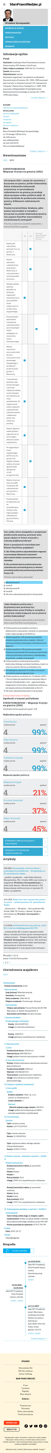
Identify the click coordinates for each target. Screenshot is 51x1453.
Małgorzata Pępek (12, 782)
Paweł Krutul (10, 721)
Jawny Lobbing (25, 1374)
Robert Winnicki (12, 818)
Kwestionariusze (13, 33)
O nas (25, 1385)
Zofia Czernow (11, 739)
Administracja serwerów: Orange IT (34, 1449)
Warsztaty (25, 1408)
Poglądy (25, 1391)
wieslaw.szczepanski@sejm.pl (15, 107)
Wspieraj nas (25, 1405)
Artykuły (9, 37)
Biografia (9, 46)
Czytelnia (26, 1388)
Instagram (7, 122)
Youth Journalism (25, 1414)
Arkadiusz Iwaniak (13, 757)
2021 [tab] (5, 160)
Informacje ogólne (14, 28)
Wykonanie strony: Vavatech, (14, 1449)
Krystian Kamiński (13, 800)
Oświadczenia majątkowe (17, 42)
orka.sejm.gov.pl (12, 1238)
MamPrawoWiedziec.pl (25, 4)
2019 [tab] (11, 160)
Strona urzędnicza (10, 125)
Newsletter (12, 1429)
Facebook (7, 119)
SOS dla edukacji (25, 1371)
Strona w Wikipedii (11, 113)
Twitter (6, 116)
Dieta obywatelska (25, 1411)
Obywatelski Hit (25, 1368)
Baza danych (25, 1394)
